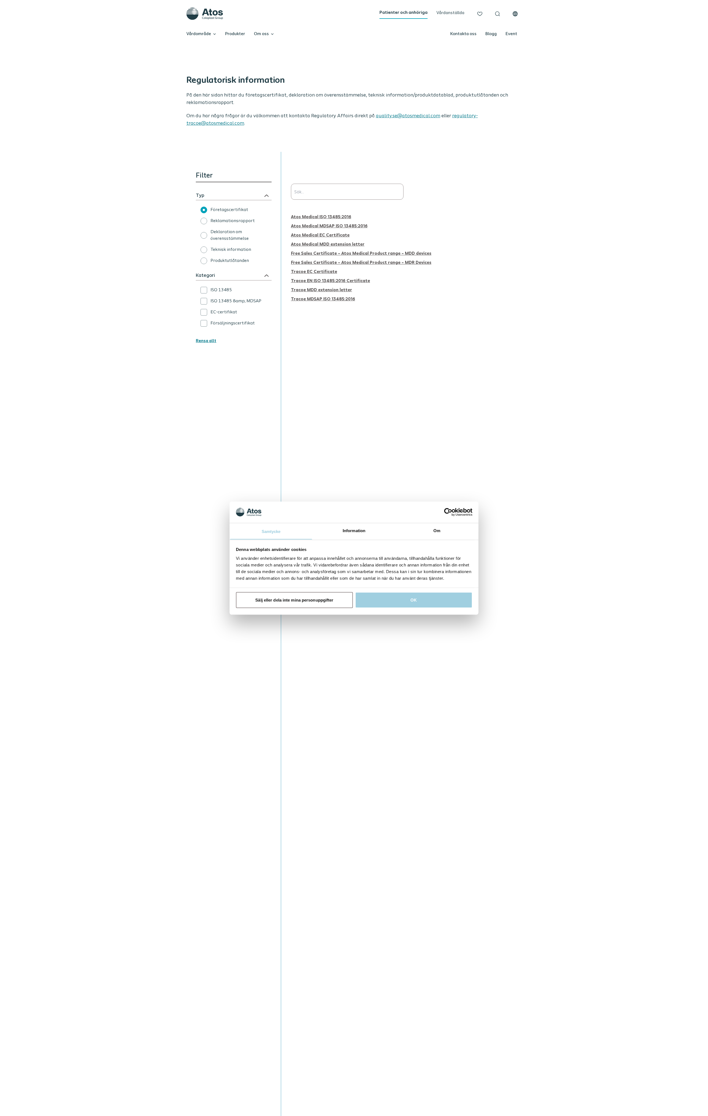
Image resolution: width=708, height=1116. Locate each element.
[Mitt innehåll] (479, 13)
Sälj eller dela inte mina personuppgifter (294, 599)
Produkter (235, 34)
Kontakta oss (463, 34)
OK (413, 599)
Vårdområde (198, 34)
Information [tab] (354, 530)
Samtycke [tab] (271, 531)
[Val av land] (515, 13)
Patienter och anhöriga (403, 13)
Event (511, 34)
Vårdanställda (450, 13)
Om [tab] (436, 530)
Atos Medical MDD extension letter (328, 243)
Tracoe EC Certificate (314, 271)
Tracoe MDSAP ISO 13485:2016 (323, 298)
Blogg (491, 34)
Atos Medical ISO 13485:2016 (321, 216)
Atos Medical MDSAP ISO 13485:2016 (329, 225)
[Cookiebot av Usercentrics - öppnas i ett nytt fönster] (448, 512)
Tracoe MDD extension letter (321, 289)
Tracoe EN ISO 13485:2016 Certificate (330, 280)
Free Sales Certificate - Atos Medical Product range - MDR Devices (361, 262)
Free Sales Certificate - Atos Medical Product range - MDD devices (361, 253)
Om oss (261, 34)
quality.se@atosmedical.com (408, 116)
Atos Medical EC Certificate (320, 234)
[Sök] (497, 13)
